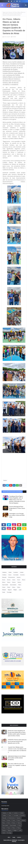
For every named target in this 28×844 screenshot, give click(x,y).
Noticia (8, 582)
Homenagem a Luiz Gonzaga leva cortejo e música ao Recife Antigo (16, 515)
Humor (18, 579)
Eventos (10, 12)
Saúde (3, 592)
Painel (13, 837)
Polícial (8, 587)
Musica (23, 579)
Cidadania (4, 572)
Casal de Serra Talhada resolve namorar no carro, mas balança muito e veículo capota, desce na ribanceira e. (17, 749)
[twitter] (11, 1)
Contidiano (15, 572)
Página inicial (5, 12)
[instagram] (19, 1)
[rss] (24, 528)
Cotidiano (4, 574)
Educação (4, 577)
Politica (13, 587)
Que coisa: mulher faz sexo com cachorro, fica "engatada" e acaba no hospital (17, 765)
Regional (9, 589)
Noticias (14, 582)
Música (3, 582)
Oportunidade (5, 584)
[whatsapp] (14, 1)
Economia (22, 574)
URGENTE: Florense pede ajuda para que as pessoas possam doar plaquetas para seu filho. (17, 741)
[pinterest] (17, 1)
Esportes (19, 577)
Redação (4, 589)
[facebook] (9, 1)
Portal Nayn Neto (5, 805)
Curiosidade (15, 574)
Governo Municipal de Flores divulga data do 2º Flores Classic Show (17, 508)
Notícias (19, 582)
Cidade (10, 572)
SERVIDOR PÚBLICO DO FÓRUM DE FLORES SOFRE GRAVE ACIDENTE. (17, 758)
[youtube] (19, 524)
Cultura (9, 574)
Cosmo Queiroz (7, 36)
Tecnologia (9, 592)
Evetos (13, 579)
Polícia (19, 584)
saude (20, 589)
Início (9, 837)
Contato (19, 837)
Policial (3, 587)
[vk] (3, 528)
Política (18, 587)
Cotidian (21, 572)
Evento (3, 579)
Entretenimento (11, 577)
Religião (15, 589)
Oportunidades (13, 584)
